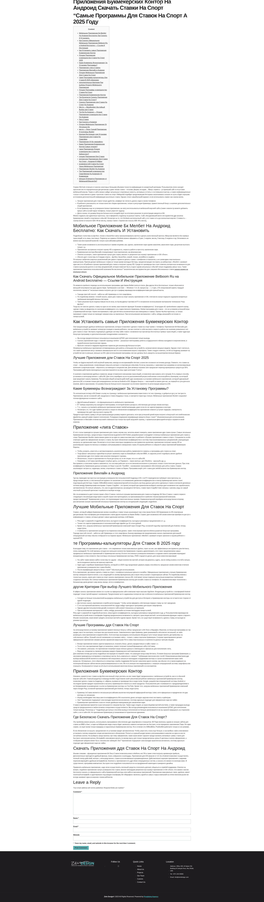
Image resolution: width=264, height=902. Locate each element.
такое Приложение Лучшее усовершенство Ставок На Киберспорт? (89, 151)
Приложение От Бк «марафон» (91, 142)
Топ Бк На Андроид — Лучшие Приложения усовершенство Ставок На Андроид (93, 114)
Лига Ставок (84, 119)
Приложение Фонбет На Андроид (92, 169)
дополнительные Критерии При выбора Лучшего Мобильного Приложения (91, 85)
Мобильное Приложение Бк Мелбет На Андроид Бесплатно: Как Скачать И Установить (93, 35)
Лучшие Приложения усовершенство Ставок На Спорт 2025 (92, 57)
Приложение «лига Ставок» (89, 68)
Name (76, 818)
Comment (77, 792)
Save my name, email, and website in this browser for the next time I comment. (105, 843)
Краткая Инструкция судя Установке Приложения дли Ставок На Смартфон (93, 136)
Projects (145, 3)
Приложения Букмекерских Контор (92, 95)
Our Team (159, 3)
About (134, 3)
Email (76, 826)
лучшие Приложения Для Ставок (91, 156)
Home (123, 3)
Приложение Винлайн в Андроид (91, 70)
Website (76, 835)
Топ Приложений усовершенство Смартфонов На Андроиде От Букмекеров (91, 173)
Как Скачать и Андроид (88, 122)
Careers (172, 3)
